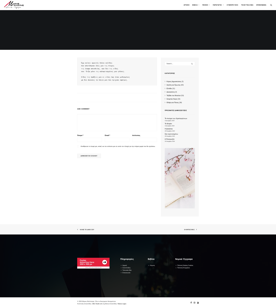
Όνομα (80, 135)
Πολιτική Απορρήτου (183, 268)
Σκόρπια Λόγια (172, 99)
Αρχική (186, 5)
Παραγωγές (217, 5)
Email (107, 135)
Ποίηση (205, 5)
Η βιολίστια (169, 129)
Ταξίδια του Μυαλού (174, 95)
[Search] (180, 63)
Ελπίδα (169, 88)
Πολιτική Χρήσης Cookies (185, 265)
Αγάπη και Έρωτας (173, 85)
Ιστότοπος (136, 135)
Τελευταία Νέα (247, 5)
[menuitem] (186, 5)
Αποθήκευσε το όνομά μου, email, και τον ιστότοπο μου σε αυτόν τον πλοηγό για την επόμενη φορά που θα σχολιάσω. (118, 146)
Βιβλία (195, 5)
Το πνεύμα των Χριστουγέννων (176, 118)
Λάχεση (152, 265)
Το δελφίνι (168, 124)
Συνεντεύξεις (232, 5)
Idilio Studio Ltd (97, 304)
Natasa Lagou (122, 304)
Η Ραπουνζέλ (169, 139)
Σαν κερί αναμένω (171, 134)
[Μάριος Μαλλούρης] (14, 5)
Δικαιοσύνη (171, 92)
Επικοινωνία (261, 5)
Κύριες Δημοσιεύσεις (174, 81)
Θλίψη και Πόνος (173, 102)
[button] (271, 5)
